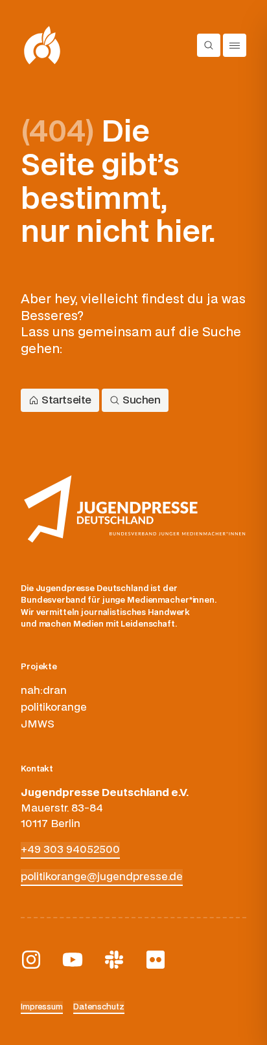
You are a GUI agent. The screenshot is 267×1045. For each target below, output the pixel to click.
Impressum (42, 1007)
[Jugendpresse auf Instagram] (31, 959)
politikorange (54, 707)
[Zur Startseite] (42, 45)
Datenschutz (98, 1007)
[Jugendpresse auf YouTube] (72, 959)
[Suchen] (208, 45)
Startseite (66, 400)
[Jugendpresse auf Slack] (114, 959)
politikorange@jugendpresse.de (102, 877)
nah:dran (44, 690)
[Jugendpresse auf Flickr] (155, 959)
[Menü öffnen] (234, 45)
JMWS (37, 724)
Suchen (141, 400)
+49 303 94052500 (70, 850)
